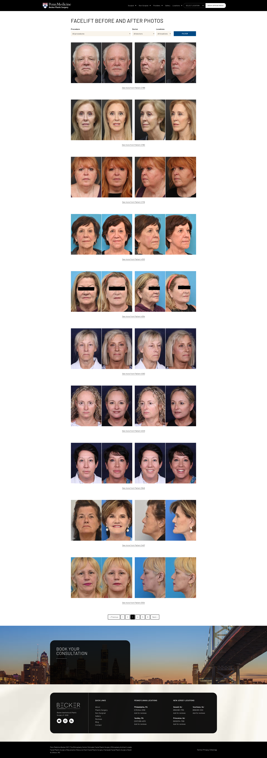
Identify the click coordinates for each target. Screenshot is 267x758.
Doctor (135, 29)
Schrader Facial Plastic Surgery (99, 747)
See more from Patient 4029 (133, 431)
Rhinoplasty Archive (118, 747)
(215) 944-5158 (139, 710)
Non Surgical (100, 713)
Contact (98, 725)
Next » (154, 617)
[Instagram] (65, 721)
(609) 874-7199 (179, 721)
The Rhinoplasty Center (78, 747)
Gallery (167, 5)
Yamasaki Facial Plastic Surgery (115, 750)
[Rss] (71, 721)
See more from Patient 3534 (133, 602)
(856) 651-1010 (198, 710)
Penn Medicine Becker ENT (59, 747)
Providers (156, 5)
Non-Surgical (143, 5)
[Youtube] (59, 721)
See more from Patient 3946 (133, 488)
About (97, 707)
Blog (97, 722)
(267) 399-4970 (140, 721)
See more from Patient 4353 (133, 259)
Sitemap (213, 750)
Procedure (75, 29)
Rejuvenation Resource (74, 750)
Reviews (98, 719)
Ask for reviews (140, 713)
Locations (176, 5)
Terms (199, 750)
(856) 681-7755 (178, 710)
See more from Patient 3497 (133, 545)
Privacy (206, 750)
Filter (185, 33)
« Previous (114, 617)
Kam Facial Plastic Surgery (93, 750)
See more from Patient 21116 (133, 202)
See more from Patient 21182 (133, 145)
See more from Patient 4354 (133, 316)
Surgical (131, 5)
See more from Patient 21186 (133, 88)
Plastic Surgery (101, 710)
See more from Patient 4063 (133, 373)
